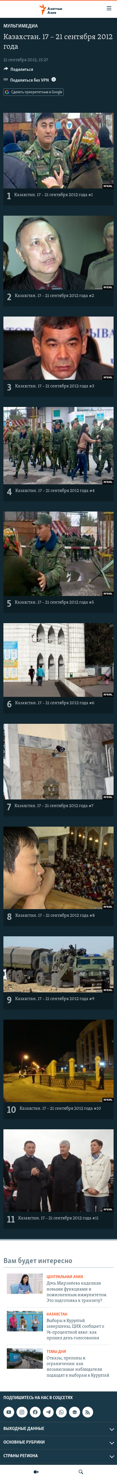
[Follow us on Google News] (74, 1412)
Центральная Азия (65, 1277)
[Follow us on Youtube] (8, 1412)
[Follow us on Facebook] (35, 1412)
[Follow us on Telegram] (48, 1412)
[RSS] (87, 1412)
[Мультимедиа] (36, 1472)
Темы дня (56, 1352)
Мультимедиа (20, 26)
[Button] (18, 70)
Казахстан (57, 1314)
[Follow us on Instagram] (21, 1412)
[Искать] (80, 1472)
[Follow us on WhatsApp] (61, 1412)
